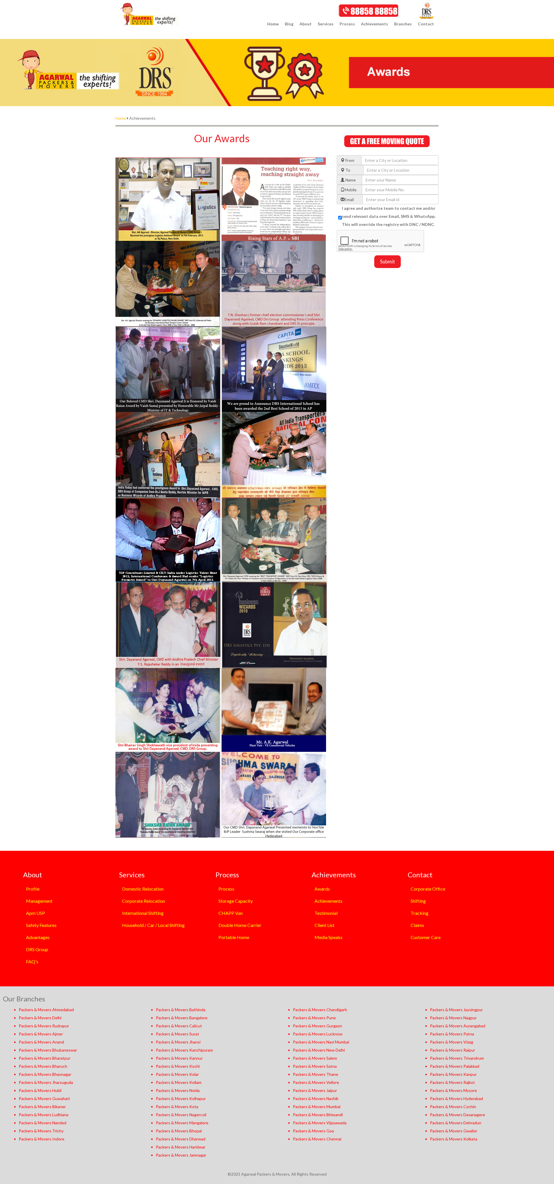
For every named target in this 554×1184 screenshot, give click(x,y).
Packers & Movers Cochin (453, 1106)
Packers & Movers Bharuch (43, 1066)
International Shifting (143, 913)
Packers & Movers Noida (178, 1090)
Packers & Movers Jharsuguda (46, 1082)
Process (226, 888)
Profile (33, 888)
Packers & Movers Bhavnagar (45, 1074)
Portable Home (233, 937)
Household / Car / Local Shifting (153, 925)
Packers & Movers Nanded (42, 1122)
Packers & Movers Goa (313, 1130)
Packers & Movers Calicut (179, 1025)
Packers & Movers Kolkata (453, 1138)
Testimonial (326, 913)
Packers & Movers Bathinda (180, 1009)
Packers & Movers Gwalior (453, 1130)
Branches (403, 23)
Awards (322, 888)
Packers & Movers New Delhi (319, 1050)
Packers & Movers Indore (41, 1138)
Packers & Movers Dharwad (180, 1138)
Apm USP (35, 913)
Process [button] (347, 23)
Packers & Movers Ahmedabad (46, 1009)
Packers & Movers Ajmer (41, 1033)
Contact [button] (426, 23)
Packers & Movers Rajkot (452, 1082)
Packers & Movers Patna (452, 1033)
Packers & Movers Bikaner (42, 1106)
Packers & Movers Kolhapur (181, 1098)
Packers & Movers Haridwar (180, 1146)
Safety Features (41, 925)
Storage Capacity (235, 901)
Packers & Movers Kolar (177, 1074)
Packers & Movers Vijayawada (320, 1122)
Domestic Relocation (143, 888)
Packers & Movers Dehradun (455, 1122)
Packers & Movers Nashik (315, 1098)
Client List (324, 925)
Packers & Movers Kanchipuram (184, 1050)
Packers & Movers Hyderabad (456, 1098)
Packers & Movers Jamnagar (181, 1155)
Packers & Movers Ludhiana (43, 1114)
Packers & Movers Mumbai (316, 1106)
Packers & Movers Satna (315, 1066)
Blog (289, 23)
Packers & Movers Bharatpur (44, 1058)
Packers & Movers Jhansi (178, 1041)
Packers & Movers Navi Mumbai (321, 1041)
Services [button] (326, 23)
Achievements (328, 901)
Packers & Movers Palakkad (454, 1066)
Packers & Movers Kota (177, 1106)
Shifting (418, 901)
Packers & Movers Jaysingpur (456, 1009)
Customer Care (426, 937)
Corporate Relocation (143, 901)
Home (273, 23)
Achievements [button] (374, 23)
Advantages (38, 937)
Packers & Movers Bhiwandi (318, 1114)
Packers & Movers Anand (41, 1041)
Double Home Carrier (239, 925)
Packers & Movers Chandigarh (320, 1009)
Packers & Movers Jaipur (315, 1090)
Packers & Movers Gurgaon (317, 1025)
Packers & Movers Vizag (451, 1041)
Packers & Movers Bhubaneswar (48, 1050)
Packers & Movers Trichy (41, 1130)
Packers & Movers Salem (315, 1058)
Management (39, 901)
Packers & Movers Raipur (452, 1050)
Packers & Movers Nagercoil (181, 1114)
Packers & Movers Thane (315, 1074)
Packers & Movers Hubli (40, 1090)
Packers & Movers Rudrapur (44, 1025)
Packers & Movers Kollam (178, 1082)
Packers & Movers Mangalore (182, 1122)
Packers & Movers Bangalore (181, 1017)
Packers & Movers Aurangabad (457, 1025)
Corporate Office (428, 888)
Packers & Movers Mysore (453, 1090)
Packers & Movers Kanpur (453, 1074)
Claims (417, 925)
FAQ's (32, 961)
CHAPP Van (230, 913)
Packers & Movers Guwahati (44, 1098)
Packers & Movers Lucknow (317, 1033)
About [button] (306, 23)
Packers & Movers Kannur (179, 1058)
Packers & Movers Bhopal (179, 1130)
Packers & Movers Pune (314, 1017)
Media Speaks (328, 937)
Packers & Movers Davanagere (457, 1114)
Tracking (419, 913)
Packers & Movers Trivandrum (457, 1058)
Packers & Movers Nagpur (453, 1017)
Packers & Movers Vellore (316, 1082)
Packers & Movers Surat (177, 1033)
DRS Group (37, 949)
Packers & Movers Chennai (317, 1138)
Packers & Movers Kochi (178, 1066)
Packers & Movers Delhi (40, 1017)
